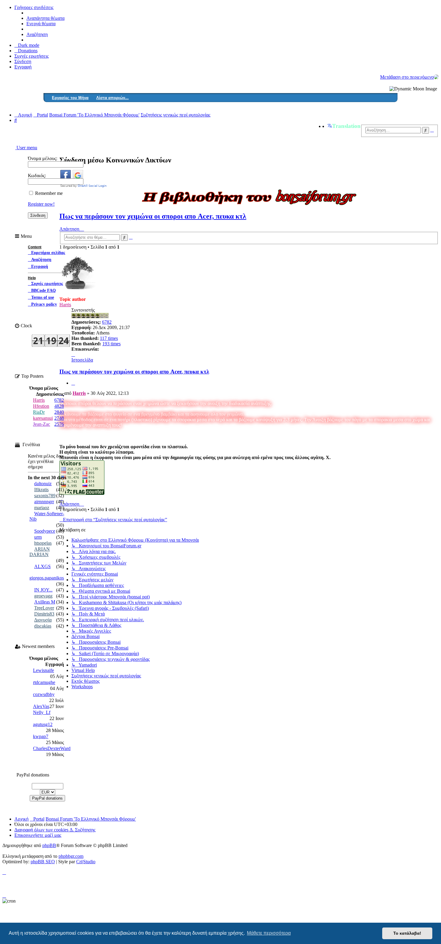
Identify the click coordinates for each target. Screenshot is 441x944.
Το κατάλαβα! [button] (407, 933)
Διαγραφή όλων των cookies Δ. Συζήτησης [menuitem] (54, 829)
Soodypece (44, 531)
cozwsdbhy (44, 694)
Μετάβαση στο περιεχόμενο (407, 77)
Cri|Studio (85, 861)
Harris (79, 393)
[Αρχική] (436, 76)
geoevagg (43, 595)
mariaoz (41, 507)
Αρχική (21, 818)
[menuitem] (26, 50)
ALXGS (42, 566)
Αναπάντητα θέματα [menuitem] (45, 18)
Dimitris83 (44, 613)
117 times (109, 338)
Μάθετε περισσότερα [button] (269, 933)
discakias (42, 625)
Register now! (41, 204)
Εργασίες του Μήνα (70, 97)
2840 (59, 412)
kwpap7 (40, 736)
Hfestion (41, 406)
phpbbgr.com (70, 856)
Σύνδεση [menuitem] (22, 61)
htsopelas (43, 543)
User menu (26, 147)
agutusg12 (42, 724)
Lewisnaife (43, 670)
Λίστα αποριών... (112, 97)
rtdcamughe (44, 682)
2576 (59, 424)
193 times (111, 343)
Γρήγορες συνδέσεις (33, 7)
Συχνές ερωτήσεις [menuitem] (31, 56)
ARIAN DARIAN (39, 551)
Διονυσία (43, 619)
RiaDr (39, 412)
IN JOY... (43, 589)
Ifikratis (41, 489)
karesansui (43, 418)
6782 (107, 322)
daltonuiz (43, 483)
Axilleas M (44, 601)
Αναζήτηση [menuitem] (37, 34)
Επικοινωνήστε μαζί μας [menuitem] (37, 835)
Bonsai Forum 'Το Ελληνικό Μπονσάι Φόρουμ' (91, 818)
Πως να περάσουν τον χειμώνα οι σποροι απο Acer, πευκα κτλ (152, 216)
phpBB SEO (43, 861)
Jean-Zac (41, 424)
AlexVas (41, 706)
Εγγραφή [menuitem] (23, 66)
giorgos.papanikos (46, 577)
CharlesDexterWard (51, 748)
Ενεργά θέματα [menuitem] (41, 23)
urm (38, 537)
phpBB (49, 845)
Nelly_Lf (41, 712)
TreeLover (44, 607)
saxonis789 (45, 495)
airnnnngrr (44, 501)
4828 (59, 406)
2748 (59, 418)
